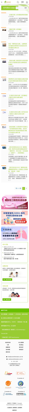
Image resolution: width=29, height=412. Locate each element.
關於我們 (21, 347)
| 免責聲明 (19, 407)
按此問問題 (8, 279)
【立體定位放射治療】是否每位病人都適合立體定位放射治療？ (18, 113)
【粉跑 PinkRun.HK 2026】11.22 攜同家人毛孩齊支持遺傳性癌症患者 (15, 249)
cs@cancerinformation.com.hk (15, 359)
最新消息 (8, 352)
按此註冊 (8, 299)
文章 (8, 344)
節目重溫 (21, 344)
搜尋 (25, 8)
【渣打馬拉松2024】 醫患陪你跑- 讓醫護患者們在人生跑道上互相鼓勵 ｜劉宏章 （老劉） (18, 169)
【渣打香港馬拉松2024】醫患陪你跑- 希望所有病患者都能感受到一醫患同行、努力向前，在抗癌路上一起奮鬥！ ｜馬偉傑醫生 (18, 150)
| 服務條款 (14, 407)
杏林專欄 (8, 349)
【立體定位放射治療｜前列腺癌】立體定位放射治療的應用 (18, 96)
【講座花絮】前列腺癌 (15, 29)
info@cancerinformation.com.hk (15, 356)
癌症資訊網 (7, 342)
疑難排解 (8, 347)
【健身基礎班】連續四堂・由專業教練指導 (14, 254)
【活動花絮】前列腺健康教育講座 (18, 14)
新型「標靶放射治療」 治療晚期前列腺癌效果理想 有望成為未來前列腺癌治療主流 (17, 45)
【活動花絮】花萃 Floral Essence (10, 337)
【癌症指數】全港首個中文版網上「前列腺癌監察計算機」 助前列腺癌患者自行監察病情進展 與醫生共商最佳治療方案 (18, 129)
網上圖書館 (21, 342)
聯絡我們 (21, 349)
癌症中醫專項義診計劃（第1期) (11, 258)
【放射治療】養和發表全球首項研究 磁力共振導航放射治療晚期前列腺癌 (18, 62)
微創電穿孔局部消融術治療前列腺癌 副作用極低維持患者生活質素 (18, 80)
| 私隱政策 (9, 407)
